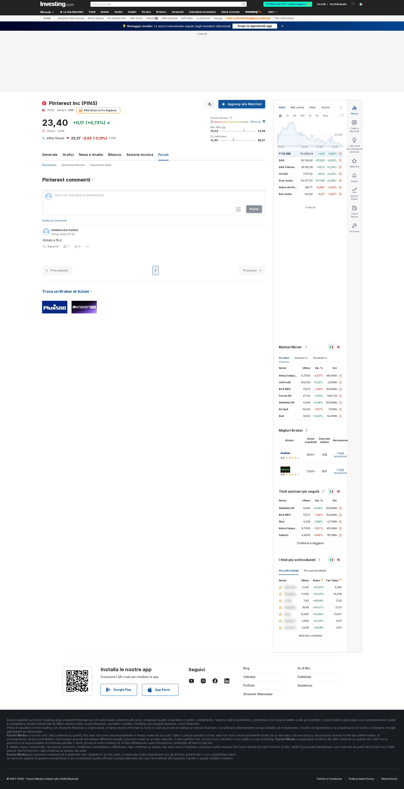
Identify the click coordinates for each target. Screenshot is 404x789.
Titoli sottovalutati (284, 18)
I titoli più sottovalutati (297, 560)
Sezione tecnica (139, 154)
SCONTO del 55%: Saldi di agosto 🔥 (288, 4)
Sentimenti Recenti (73, 165)
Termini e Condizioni (329, 778)
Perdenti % (320, 357)
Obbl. (312, 107)
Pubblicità (304, 677)
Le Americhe (203, 18)
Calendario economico (202, 12)
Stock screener (230, 12)
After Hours (136, 18)
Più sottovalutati (289, 570)
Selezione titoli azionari (71, 18)
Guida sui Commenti (54, 220)
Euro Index (285, 194)
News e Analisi (91, 154)
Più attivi (284, 357)
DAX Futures (287, 167)
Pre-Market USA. (116, 18)
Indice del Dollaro (290, 187)
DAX (281, 160)
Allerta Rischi (389, 778)
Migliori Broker (291, 430)
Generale (49, 154)
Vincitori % (301, 357)
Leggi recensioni (340, 454)
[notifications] (353, 4)
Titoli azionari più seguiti (299, 491)
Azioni (47, 18)
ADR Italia (187, 18)
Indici (282, 107)
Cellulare (249, 677)
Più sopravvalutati (315, 570)
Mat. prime (297, 107)
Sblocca (255, 121)
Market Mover (290, 347)
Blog (246, 668)
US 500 (283, 173)
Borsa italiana (96, 18)
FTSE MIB (285, 153)
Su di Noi (304, 668)
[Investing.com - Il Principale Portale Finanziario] (57, 4)
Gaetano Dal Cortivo (64, 230)
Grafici (68, 154)
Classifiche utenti (100, 165)
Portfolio (249, 685)
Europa (218, 18)
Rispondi (53, 246)
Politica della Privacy (361, 778)
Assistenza (305, 685)
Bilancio (114, 154)
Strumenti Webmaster (258, 694)
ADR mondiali (170, 18)
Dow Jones (286, 180)
